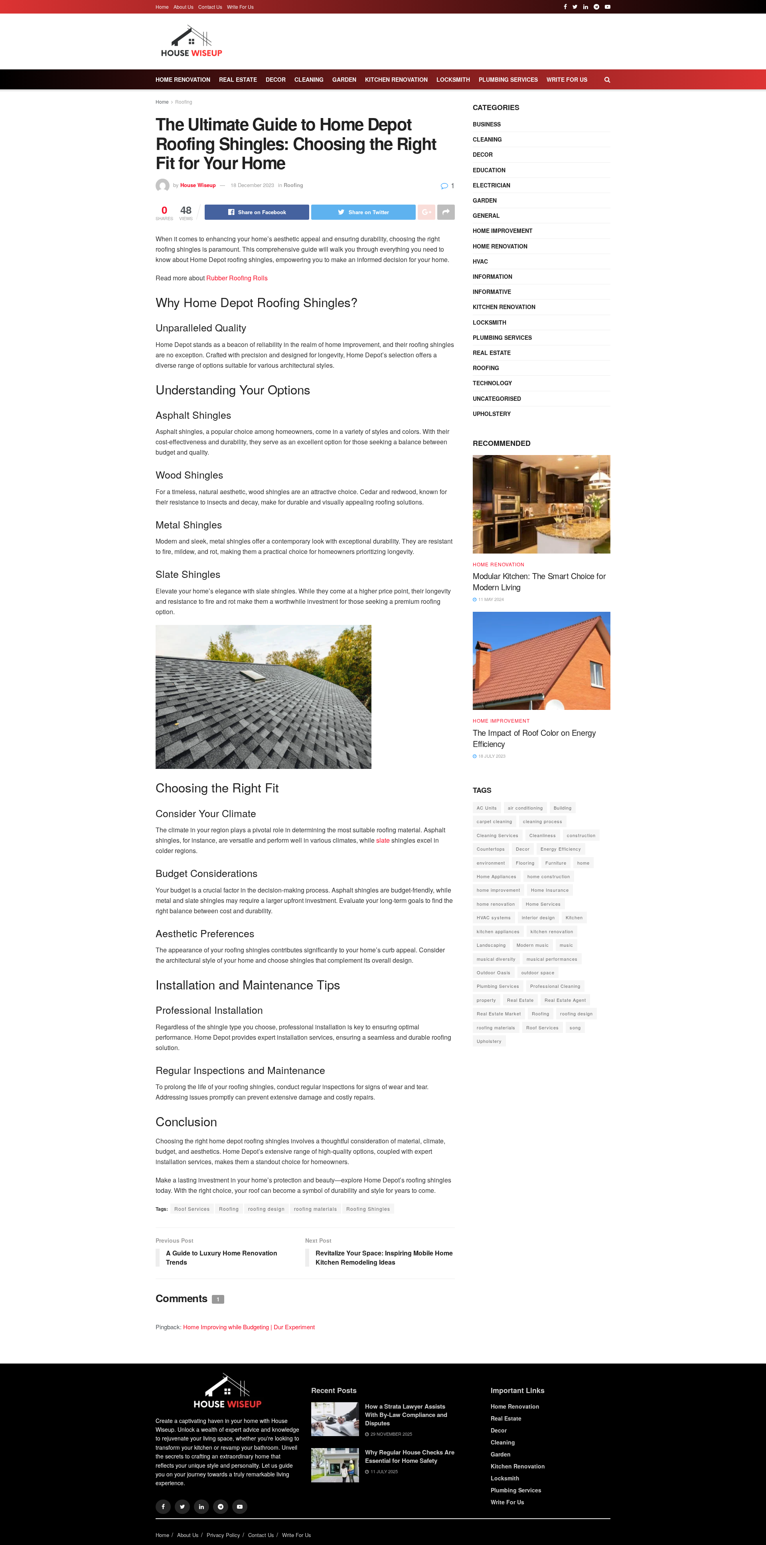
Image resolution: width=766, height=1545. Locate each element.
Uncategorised (497, 398)
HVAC (480, 261)
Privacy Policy (223, 1535)
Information (492, 276)
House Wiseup (198, 185)
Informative (492, 292)
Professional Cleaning (555, 986)
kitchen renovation (552, 931)
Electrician (491, 185)
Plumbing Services (508, 79)
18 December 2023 (252, 185)
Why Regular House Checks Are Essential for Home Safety (409, 1456)
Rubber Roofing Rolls (237, 277)
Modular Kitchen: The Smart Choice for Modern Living (539, 581)
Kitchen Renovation (396, 79)
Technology (492, 383)
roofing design (266, 1208)
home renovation (496, 904)
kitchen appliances (498, 931)
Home (162, 6)
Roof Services (192, 1208)
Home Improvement (503, 231)
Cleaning (309, 79)
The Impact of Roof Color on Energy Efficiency (534, 738)
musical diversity (496, 959)
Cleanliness (542, 835)
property (486, 1000)
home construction (548, 876)
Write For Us (240, 6)
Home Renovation (183, 79)
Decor (276, 79)
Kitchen (574, 917)
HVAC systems (494, 917)
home (583, 862)
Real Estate (238, 79)
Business (487, 124)
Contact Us (210, 6)
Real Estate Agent (565, 1000)
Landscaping (491, 945)
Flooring (525, 862)
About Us (183, 6)
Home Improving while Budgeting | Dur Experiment (249, 1326)
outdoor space (538, 972)
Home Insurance (550, 890)
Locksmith (453, 79)
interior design (538, 917)
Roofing (183, 101)
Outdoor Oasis (494, 972)
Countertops (491, 848)
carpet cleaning (494, 821)
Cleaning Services (498, 835)
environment (491, 862)
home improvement (498, 890)
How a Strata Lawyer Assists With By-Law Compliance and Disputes (406, 1414)
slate (383, 840)
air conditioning (525, 807)
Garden (344, 79)
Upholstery (492, 414)
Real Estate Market (499, 1013)
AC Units (487, 807)
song (575, 1027)
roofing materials (315, 1208)
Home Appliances (497, 876)
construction (581, 835)
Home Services (543, 904)
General (486, 215)
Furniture (556, 862)
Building (563, 807)
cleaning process (543, 821)
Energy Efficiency (561, 848)
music (566, 945)
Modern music (533, 945)
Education (489, 170)
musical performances (552, 959)
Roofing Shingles (368, 1208)
